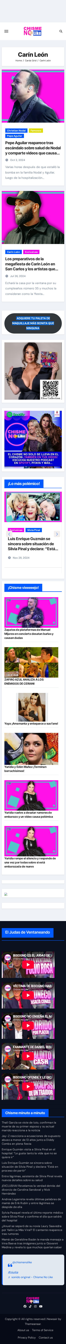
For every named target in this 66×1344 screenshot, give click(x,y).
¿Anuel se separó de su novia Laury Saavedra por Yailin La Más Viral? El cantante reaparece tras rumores (32, 1230)
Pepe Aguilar (14, 135)
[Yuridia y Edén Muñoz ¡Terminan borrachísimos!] (31, 749)
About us (23, 1330)
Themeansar (33, 1324)
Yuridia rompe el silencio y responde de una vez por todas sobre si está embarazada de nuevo (30, 862)
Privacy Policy (27, 1337)
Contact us (46, 1337)
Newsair (52, 1319)
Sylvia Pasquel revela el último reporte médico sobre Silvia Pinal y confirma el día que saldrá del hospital (32, 1216)
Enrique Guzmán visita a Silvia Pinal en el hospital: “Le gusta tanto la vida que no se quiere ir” (29, 1153)
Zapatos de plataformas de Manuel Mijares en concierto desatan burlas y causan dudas (29, 634)
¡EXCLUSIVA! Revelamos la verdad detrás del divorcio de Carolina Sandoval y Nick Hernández (31, 1189)
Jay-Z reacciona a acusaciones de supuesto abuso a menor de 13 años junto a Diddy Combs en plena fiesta (31, 1140)
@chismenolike (22, 1262)
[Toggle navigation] (6, 31)
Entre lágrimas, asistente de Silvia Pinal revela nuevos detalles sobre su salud (32, 1178)
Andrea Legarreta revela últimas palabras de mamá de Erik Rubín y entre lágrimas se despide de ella (31, 1203)
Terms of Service (42, 1330)
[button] (57, 534)
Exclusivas (31, 252)
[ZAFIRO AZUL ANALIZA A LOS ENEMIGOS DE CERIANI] (31, 662)
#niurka (13, 1272)
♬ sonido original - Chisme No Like (30, 1277)
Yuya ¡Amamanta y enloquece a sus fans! (31, 723)
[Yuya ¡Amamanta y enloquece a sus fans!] (31, 707)
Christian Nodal (16, 130)
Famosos (36, 130)
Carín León (13, 252)
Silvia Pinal (33, 530)
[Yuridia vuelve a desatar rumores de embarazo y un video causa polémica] (31, 795)
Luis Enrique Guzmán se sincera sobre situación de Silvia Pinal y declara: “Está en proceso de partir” (30, 1166)
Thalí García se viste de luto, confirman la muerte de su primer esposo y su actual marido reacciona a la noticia (29, 1126)
